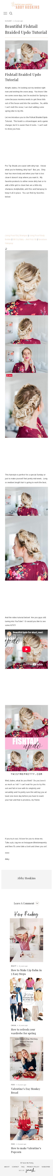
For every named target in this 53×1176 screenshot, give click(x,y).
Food (13, 1084)
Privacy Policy (33, 1167)
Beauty (13, 966)
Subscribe (46, 1167)
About (6, 1167)
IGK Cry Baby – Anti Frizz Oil (25, 239)
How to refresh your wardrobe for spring (23, 1031)
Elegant (8, 21)
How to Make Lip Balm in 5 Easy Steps (26, 971)
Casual (13, 1025)
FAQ (23, 1167)
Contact (15, 1167)
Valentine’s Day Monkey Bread (25, 1090)
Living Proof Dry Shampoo (16, 235)
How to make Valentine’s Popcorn (26, 1150)
